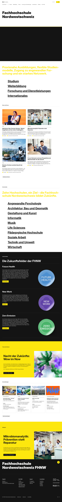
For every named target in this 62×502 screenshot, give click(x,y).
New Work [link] (4, 304)
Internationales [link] (18, 95)
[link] (5, 2)
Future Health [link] (5, 281)
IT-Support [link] (32, 481)
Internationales (34, 4)
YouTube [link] (41, 485)
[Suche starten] (59, 2)
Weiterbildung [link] (17, 86)
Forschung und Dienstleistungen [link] (29, 91)
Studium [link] (13, 81)
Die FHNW (43, 4)
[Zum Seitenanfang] (58, 462)
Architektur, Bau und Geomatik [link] (28, 208)
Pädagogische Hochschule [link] (25, 232)
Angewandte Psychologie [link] (24, 203)
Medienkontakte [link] (22, 486)
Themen (19, 4)
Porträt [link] (20, 481)
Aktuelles (39, 4)
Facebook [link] (41, 481)
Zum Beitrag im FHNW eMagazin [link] (9, 454)
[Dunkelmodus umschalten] (57, 2)
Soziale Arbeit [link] (17, 237)
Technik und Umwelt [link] (21, 242)
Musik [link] (12, 222)
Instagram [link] (41, 482)
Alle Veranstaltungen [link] (6, 416)
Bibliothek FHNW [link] (22, 484)
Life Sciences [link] (16, 227)
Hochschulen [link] (21, 482)
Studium (10, 4)
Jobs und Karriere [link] (22, 485)
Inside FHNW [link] (32, 482)
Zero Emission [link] (5, 328)
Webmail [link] (31, 483)
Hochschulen (4, 4)
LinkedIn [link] (41, 484)
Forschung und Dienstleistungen (26, 4)
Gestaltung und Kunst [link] (22, 213)
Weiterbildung (15, 4)
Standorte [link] (20, 483)
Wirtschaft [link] (15, 247)
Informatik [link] (14, 218)
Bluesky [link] (41, 483)
